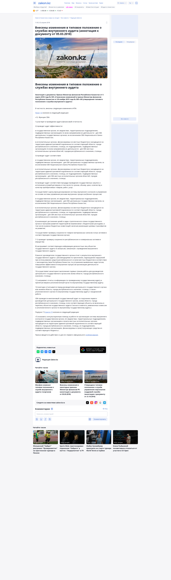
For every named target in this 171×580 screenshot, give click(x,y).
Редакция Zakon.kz (76, 18)
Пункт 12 (38, 113)
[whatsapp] (38, 351)
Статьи (85, 3)
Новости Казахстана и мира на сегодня (47, 18)
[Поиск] (136, 3)
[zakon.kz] (44, 3)
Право (101, 3)
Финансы (78, 3)
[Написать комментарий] (71, 414)
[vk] (49, 351)
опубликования (92, 335)
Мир (73, 3)
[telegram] (42, 351)
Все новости (65, 18)
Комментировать (100, 419)
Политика (67, 3)
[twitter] (53, 351)
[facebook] (46, 351)
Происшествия (93, 3)
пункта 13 (49, 312)
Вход (106, 409)
